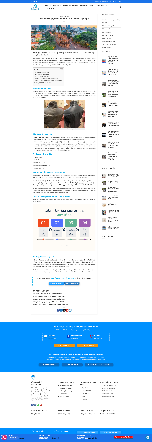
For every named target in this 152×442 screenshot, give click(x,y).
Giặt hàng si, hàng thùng (108, 26)
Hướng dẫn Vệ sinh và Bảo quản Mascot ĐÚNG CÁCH (49, 299)
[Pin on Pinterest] (67, 310)
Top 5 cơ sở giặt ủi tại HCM (42, 76)
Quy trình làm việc (87, 388)
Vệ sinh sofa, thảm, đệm (66, 385)
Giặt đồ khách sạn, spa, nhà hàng (111, 20)
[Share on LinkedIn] (70, 310)
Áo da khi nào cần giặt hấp (42, 72)
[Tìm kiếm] (120, 7)
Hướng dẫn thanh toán (108, 396)
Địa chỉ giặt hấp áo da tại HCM (43, 82)
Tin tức (84, 396)
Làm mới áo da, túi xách (108, 41)
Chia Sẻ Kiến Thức (64, 16)
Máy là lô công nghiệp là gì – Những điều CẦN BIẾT (49, 302)
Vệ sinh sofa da (106, 47)
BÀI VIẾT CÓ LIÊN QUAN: (41, 84)
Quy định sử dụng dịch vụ (109, 385)
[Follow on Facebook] (31, 1)
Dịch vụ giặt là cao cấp (66, 391)
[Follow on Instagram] (33, 1)
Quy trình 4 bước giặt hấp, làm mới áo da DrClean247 (48, 80)
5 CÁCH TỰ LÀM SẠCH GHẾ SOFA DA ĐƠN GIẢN (48, 293)
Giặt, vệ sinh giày (106, 38)
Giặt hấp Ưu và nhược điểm (42, 74)
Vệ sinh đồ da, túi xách (66, 388)
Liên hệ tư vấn (86, 393)
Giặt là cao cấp (106, 29)
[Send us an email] (36, 1)
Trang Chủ (48, 5)
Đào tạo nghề (63, 394)
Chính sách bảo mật (107, 394)
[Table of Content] (61, 69)
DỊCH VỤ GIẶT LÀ (102, 5)
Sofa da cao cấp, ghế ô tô (109, 44)
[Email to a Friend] (64, 310)
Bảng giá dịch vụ (64, 396)
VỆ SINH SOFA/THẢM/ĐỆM (70, 5)
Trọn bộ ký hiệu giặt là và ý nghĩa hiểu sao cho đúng (49, 296)
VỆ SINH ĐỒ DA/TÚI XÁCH (87, 5)
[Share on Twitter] (61, 310)
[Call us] (38, 405)
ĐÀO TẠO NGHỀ (50, 8)
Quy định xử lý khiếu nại (108, 388)
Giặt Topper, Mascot (107, 35)
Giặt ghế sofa (106, 23)
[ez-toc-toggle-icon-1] (60, 70)
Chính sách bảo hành (107, 391)
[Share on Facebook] (58, 310)
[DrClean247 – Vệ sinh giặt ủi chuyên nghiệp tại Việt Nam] (36, 7)
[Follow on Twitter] (34, 1)
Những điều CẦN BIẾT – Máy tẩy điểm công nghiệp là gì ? (51, 304)
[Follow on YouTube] (41, 405)
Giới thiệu (56, 5)
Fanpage (84, 399)
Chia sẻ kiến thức (86, 390)
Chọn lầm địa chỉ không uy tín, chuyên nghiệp (46, 78)
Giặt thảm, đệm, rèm (107, 32)
